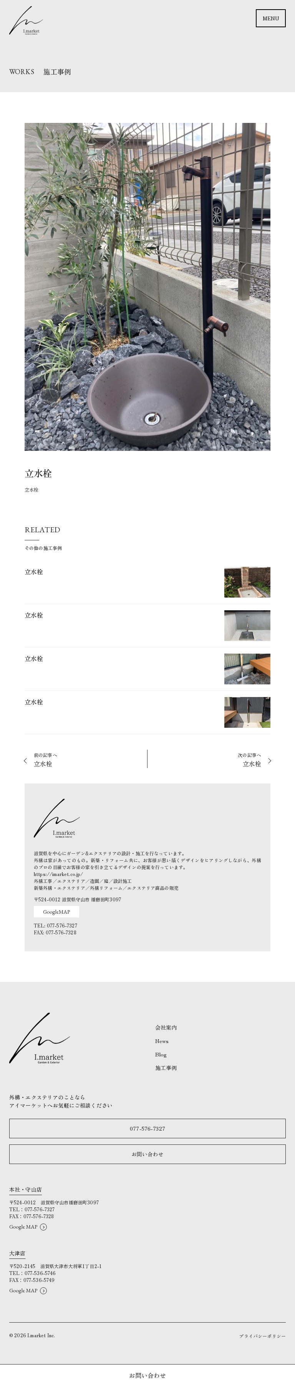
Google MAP (23, 1226)
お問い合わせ (147, 1154)
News (162, 1041)
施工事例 (166, 1067)
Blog (161, 1054)
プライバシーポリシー (262, 1336)
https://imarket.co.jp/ (58, 874)
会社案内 (166, 1027)
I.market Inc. (41, 1335)
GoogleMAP (56, 911)
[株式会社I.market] (26, 20)
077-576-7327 (147, 1128)
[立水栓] (147, 585)
